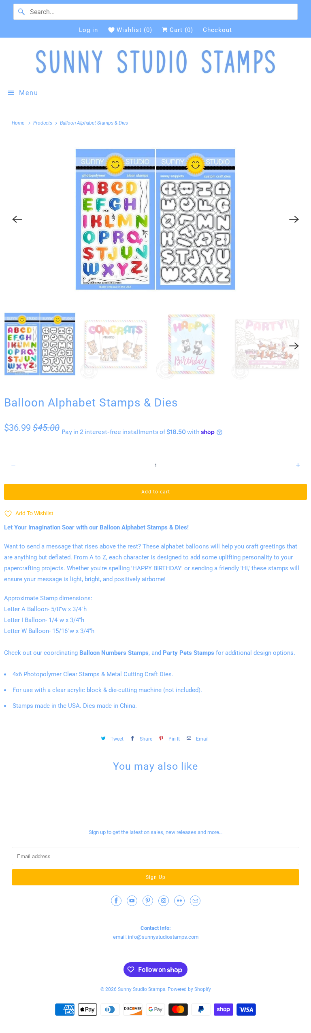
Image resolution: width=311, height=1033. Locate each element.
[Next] (294, 219)
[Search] (21, 12)
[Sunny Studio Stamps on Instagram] (163, 900)
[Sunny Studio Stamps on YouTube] (132, 900)
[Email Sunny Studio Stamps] (195, 900)
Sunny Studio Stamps (141, 989)
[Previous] (17, 219)
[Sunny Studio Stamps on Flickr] (179, 900)
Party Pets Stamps (188, 652)
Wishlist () (134, 30)
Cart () (180, 30)
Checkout (217, 30)
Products (43, 123)
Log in (88, 30)
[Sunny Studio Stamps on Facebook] (116, 900)
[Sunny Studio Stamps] (155, 62)
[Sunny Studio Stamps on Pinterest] (148, 900)
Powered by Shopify (189, 989)
